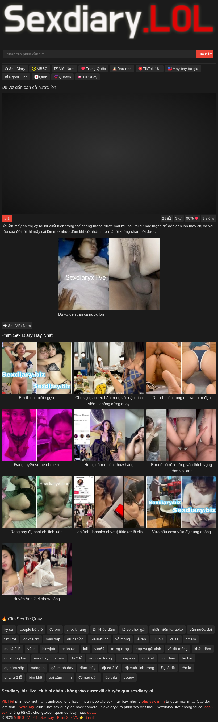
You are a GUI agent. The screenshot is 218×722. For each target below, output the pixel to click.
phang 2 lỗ (13, 677)
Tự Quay (89, 77)
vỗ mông (122, 639)
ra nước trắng (100, 658)
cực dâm (168, 658)
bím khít (35, 677)
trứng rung (120, 648)
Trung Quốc (96, 69)
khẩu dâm (202, 648)
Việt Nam (66, 69)
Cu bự (158, 639)
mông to (38, 668)
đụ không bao (15, 658)
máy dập (53, 639)
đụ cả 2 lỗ (12, 648)
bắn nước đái (201, 629)
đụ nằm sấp (14, 668)
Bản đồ (90, 718)
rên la (186, 668)
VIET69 (8, 701)
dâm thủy (87, 668)
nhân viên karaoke (167, 629)
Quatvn (65, 77)
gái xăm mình (60, 677)
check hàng (76, 629)
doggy (129, 677)
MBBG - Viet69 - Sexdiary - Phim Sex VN (46, 718)
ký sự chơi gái (133, 629)
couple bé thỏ (31, 629)
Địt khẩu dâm (104, 629)
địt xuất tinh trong (139, 668)
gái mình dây (62, 668)
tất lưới (10, 639)
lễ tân (141, 639)
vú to (31, 648)
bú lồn (187, 658)
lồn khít (148, 658)
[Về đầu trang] (202, 707)
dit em (191, 639)
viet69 (99, 648)
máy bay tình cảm (49, 658)
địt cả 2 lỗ (110, 668)
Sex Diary (17, 69)
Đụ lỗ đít (168, 668)
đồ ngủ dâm (88, 677)
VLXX (174, 639)
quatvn (93, 712)
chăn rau (69, 648)
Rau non (124, 69)
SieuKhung (99, 639)
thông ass (127, 658)
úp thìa (111, 677)
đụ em (54, 629)
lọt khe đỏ (31, 639)
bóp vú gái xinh (148, 648)
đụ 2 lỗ (76, 658)
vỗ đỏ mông (178, 648)
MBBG (42, 69)
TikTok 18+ (152, 69)
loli (85, 648)
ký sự (8, 629)
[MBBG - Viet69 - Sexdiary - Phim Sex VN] (109, 22)
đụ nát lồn (75, 639)
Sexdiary (27, 707)
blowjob (48, 648)
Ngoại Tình (18, 77)
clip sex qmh (153, 701)
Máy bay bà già (185, 69)
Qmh (43, 77)
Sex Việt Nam (19, 325)
